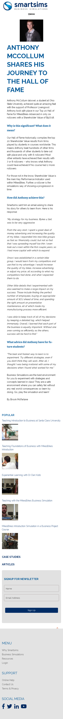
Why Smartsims (10, 650)
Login (5, 663)
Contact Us (7, 684)
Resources (7, 658)
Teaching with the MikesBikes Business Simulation (27, 500)
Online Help (8, 680)
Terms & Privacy (10, 688)
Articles (8, 564)
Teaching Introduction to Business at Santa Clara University (31, 420)
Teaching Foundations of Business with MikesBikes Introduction (27, 448)
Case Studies (11, 556)
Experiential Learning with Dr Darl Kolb (21, 475)
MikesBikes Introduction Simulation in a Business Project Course (30, 528)
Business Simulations (13, 654)
